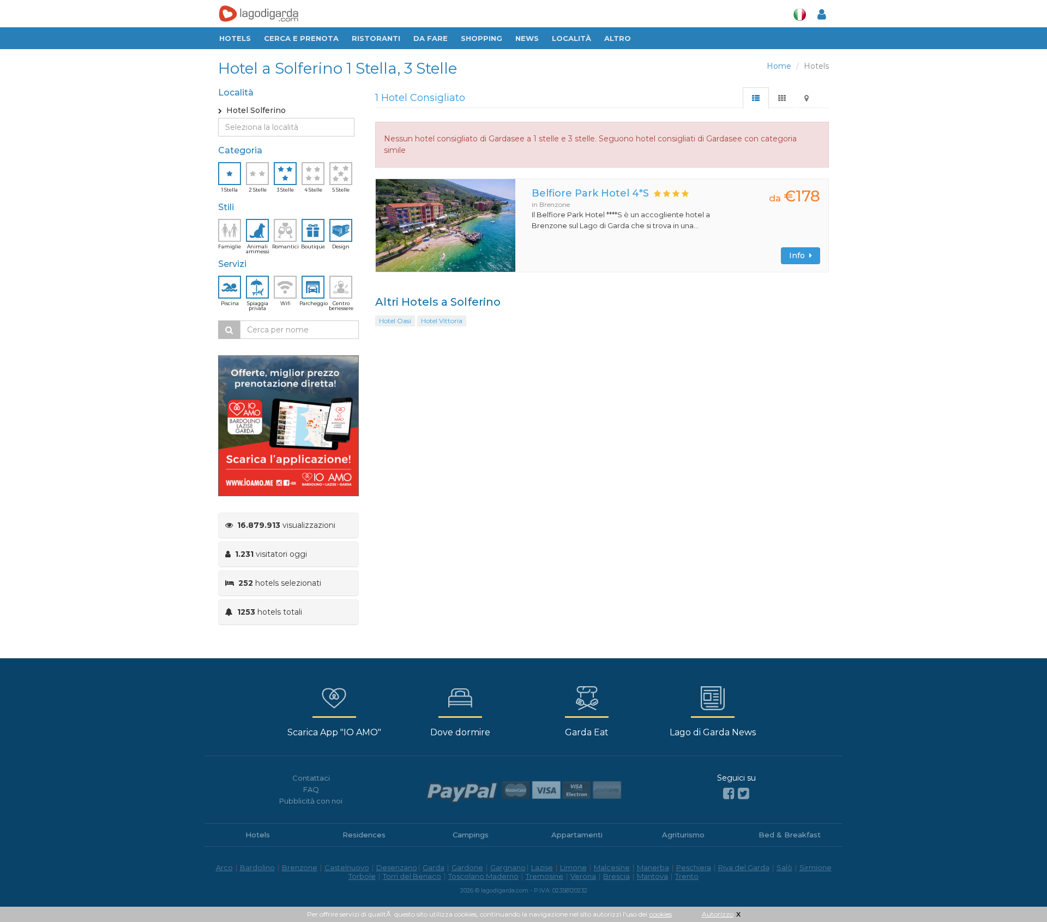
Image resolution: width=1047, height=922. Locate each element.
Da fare (430, 38)
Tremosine (544, 876)
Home (779, 66)
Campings (471, 834)
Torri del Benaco (412, 876)
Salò (784, 867)
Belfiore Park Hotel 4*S (590, 193)
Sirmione (815, 867)
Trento (687, 876)
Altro (617, 38)
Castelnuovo (346, 867)
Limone (573, 867)
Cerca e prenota (301, 38)
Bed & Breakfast (790, 834)
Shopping (481, 38)
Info (799, 255)
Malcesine (612, 867)
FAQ (311, 789)
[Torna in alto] (1016, 891)
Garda (433, 867)
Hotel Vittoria (441, 321)
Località (571, 38)
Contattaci (311, 778)
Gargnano (508, 867)
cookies (660, 914)
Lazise (542, 867)
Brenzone (299, 867)
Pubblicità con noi (310, 800)
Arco (224, 867)
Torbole (362, 876)
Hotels (235, 38)
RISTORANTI (376, 38)
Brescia (616, 876)
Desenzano (396, 867)
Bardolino (257, 867)
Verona (583, 876)
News (527, 38)
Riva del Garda (743, 867)
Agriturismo (683, 834)
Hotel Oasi (395, 321)
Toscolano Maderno (483, 876)
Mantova (652, 876)
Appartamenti (577, 834)
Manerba (653, 867)
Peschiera (693, 867)
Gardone (467, 867)
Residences (364, 834)
